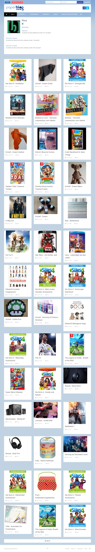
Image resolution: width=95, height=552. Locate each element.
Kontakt (67, 548)
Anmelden (80, 2)
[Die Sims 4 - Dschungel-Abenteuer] (77, 276)
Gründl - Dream (41, 216)
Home (7, 2)
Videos (55, 14)
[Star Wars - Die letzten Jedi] (47, 242)
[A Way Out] (18, 207)
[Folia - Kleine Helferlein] (47, 447)
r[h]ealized (24, 30)
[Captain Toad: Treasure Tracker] (18, 173)
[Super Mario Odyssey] (18, 379)
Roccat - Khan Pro (13, 453)
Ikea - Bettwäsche (72, 221)
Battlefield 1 (70, 426)
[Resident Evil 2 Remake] (18, 104)
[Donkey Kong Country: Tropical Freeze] (47, 173)
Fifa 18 (38, 358)
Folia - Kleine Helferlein (44, 461)
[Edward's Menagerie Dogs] (77, 310)
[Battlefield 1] (77, 413)
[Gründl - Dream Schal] (47, 70)
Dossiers (46, 14)
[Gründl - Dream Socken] (18, 139)
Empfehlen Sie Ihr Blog (17, 2)
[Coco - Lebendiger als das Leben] (77, 242)
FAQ (86, 548)
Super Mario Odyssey (14, 392)
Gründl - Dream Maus (73, 186)
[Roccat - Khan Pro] (16, 443)
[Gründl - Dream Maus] (77, 173)
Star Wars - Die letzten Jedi (46, 255)
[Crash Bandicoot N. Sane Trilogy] (77, 139)
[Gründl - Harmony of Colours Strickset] (46, 307)
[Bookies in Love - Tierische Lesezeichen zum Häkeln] (47, 104)
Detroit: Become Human (44, 152)
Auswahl (22, 14)
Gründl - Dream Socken (15, 152)
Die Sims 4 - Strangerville (75, 84)
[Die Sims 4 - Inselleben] (18, 70)
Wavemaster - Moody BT (15, 419)
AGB (90, 548)
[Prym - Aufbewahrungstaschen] (47, 482)
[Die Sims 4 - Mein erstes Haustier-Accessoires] (47, 276)
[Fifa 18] (47, 344)
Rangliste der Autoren (69, 14)
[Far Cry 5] (18, 242)
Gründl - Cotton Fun (13, 319)
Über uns (73, 548)
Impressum (80, 548)
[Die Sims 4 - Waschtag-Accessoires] (18, 344)
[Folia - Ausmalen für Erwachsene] (16, 514)
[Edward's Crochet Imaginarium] (18, 276)
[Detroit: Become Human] (47, 139)
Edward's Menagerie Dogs (75, 324)
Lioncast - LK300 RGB (43, 421)
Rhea (18, 86)
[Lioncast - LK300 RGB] (46, 410)
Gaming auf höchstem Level (76, 454)
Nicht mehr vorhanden (11, 38)
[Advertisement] (53, 8)
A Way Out (10, 221)
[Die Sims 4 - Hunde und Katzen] (47, 379)
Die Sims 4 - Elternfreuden (75, 529)
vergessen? (87, 2)
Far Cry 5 (9, 255)
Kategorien (34, 14)
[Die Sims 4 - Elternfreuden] (77, 516)
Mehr (48, 541)
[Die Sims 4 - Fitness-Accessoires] (77, 482)
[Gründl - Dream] (46, 205)
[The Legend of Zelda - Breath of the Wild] (77, 344)
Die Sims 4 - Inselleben (15, 84)
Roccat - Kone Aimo (73, 386)
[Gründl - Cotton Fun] (16, 308)
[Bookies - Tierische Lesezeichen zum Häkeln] (77, 104)
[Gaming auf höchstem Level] (75, 444)
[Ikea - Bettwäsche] (77, 207)
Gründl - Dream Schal (43, 84)
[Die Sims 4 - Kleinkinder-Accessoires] (18, 482)
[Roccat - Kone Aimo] (75, 375)
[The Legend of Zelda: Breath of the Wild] (47, 516)
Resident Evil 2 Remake (15, 118)
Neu (12, 14)
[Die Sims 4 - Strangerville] (77, 70)
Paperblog (6, 548)
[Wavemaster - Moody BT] (16, 409)
